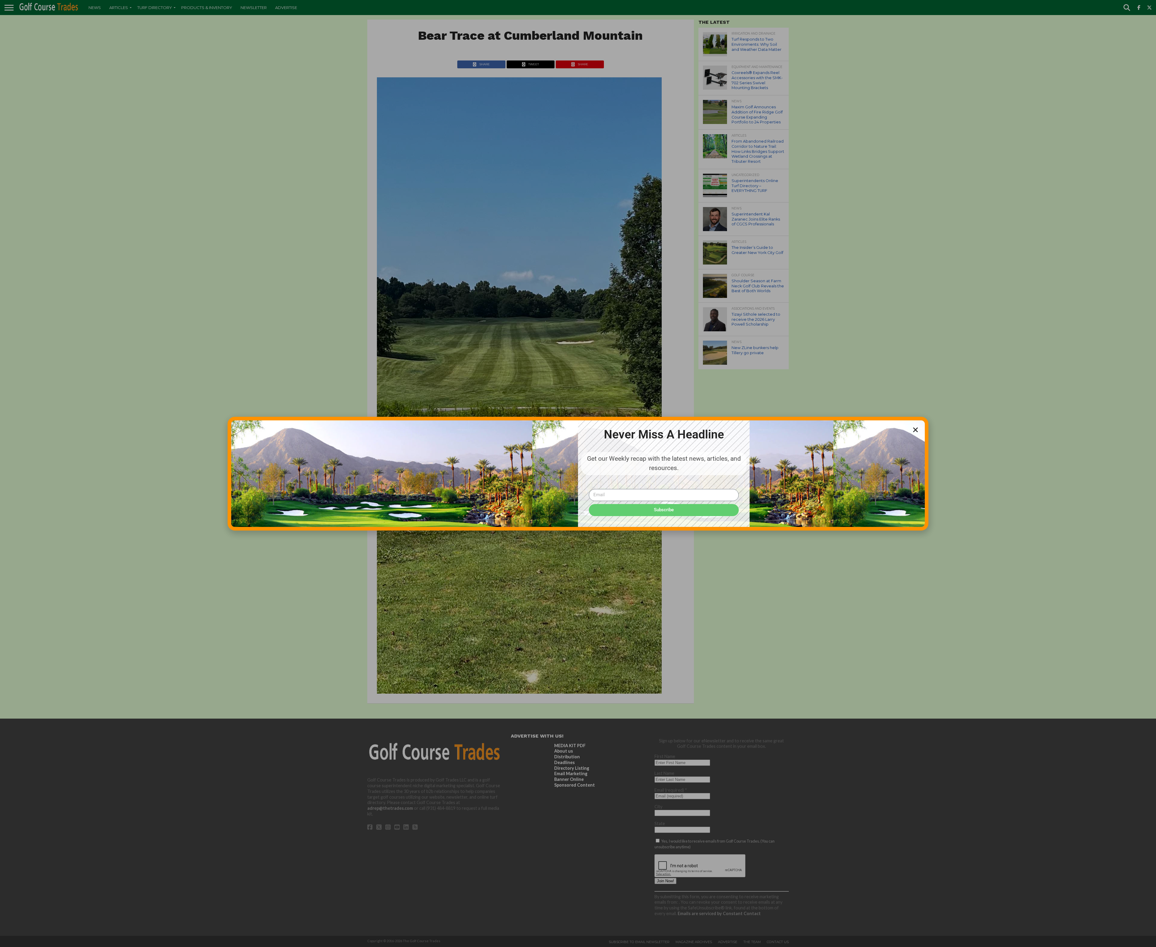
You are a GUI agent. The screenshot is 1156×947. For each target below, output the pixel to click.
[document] (578, 473)
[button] (915, 429)
